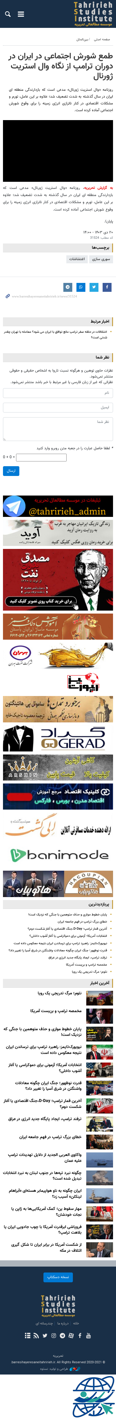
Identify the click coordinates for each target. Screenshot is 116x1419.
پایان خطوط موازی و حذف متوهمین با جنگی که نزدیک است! (67, 914)
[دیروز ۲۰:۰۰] (99, 998)
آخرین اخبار (99, 983)
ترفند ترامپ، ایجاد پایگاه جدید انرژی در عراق (77, 957)
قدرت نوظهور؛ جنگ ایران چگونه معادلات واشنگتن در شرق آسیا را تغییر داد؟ (58, 950)
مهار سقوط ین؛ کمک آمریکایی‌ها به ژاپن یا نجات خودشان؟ (46, 1212)
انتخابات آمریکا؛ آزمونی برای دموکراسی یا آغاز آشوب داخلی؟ (68, 936)
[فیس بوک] (79, 1336)
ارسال (11, 471)
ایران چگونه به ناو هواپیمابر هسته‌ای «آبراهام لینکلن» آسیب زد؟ (45, 1194)
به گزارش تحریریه (98, 188)
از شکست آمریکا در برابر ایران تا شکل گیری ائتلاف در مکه (46, 1248)
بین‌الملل (82, 39)
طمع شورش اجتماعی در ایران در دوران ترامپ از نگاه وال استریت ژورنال (60, 66)
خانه (76, 1323)
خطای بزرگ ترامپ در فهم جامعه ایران (82, 921)
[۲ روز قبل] (99, 1088)
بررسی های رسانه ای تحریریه (89, 14)
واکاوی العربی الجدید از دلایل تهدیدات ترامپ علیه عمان (44, 1158)
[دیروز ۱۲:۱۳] (99, 1052)
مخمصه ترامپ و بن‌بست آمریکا (86, 964)
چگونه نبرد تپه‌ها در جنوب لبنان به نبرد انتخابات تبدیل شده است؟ (42, 1176)
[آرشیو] (27, 1336)
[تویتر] (45, 1336)
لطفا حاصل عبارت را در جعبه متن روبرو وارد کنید (75, 448)
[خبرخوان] (36, 1336)
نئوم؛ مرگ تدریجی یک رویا (89, 971)
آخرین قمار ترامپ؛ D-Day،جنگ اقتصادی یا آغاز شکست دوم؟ (67, 928)
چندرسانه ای (44, 1323)
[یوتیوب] (88, 1336)
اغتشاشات (77, 259)
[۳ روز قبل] (99, 1160)
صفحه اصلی (102, 39)
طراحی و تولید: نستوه (54, 1369)
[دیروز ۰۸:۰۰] (99, 1070)
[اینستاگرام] (53, 1336)
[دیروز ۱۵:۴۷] (99, 1034)
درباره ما (63, 1323)
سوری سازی (101, 259)
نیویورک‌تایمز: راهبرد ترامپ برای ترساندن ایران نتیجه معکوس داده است (60, 943)
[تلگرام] (62, 1336)
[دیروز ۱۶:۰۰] (99, 1016)
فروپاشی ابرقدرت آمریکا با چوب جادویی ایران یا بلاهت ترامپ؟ (42, 1230)
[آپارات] (71, 1336)
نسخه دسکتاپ (58, 1277)
